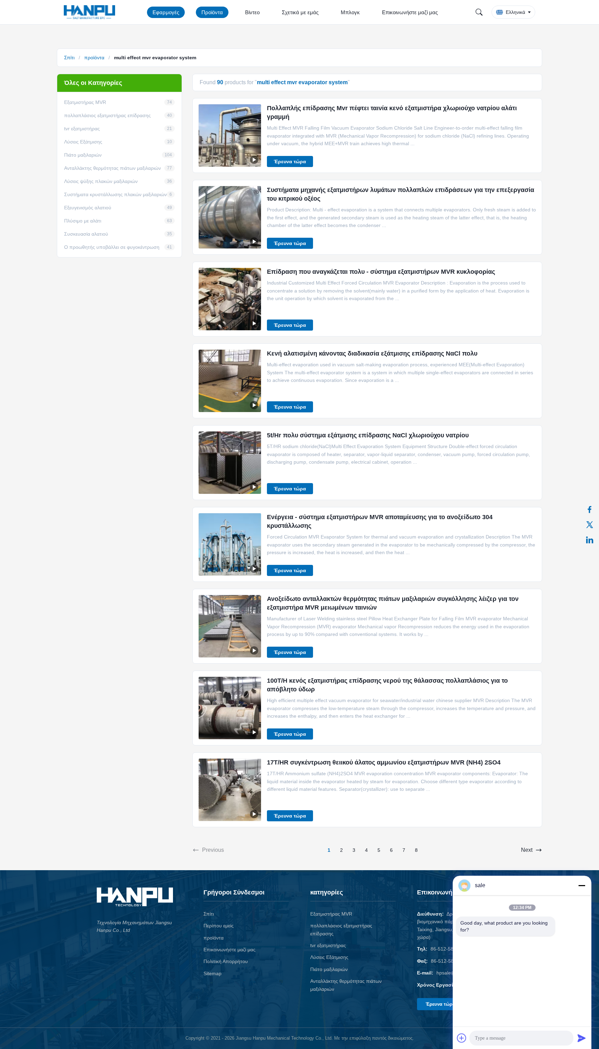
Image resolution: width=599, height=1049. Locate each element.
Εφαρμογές (166, 12)
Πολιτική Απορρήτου (225, 961)
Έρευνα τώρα (290, 161)
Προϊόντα (212, 12)
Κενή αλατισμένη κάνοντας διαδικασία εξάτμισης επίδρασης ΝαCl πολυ (372, 353)
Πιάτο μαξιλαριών (329, 969)
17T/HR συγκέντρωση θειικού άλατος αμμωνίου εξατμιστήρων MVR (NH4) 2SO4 (384, 762)
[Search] (479, 12)
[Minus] (582, 885)
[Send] (581, 1038)
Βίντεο (252, 12)
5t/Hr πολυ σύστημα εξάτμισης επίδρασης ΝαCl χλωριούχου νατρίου (368, 435)
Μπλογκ (350, 12)
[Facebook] (589, 509)
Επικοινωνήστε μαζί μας (410, 12)
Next (526, 850)
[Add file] (462, 1038)
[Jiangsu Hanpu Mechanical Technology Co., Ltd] (91, 12)
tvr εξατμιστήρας (328, 945)
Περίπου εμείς (218, 925)
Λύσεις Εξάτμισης (329, 957)
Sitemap (212, 973)
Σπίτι (69, 57)
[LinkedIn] (589, 540)
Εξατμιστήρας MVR (331, 914)
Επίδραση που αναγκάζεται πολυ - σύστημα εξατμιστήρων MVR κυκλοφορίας (381, 271)
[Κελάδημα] (589, 524)
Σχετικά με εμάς (300, 12)
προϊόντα (94, 57)
